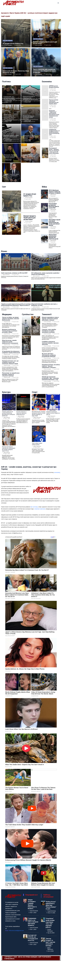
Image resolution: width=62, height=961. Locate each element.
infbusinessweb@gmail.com (16, 930)
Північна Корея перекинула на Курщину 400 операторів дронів (53, 237)
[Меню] (58, 3)
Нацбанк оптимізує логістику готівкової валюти (29, 156)
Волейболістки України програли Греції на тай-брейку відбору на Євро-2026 (39, 413)
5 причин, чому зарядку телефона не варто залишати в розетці (49, 331)
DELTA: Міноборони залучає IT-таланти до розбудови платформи (54, 192)
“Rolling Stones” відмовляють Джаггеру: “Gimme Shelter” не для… (51, 905)
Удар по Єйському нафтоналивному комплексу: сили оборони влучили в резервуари (44, 70)
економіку (57, 472)
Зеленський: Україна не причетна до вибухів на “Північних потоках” (10, 156)
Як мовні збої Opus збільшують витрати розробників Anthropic (49, 355)
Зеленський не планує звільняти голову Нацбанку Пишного (30, 137)
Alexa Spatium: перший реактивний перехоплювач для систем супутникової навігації (54, 222)
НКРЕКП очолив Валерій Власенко (54, 86)
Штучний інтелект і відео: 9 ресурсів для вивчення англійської (11, 137)
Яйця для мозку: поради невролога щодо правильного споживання (10, 342)
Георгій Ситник (8, 101)
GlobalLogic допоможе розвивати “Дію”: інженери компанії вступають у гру (50, 378)
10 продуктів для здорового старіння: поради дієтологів (11, 352)
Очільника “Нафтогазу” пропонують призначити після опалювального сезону (54, 114)
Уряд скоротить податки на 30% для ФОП (14, 273)
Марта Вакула (26, 321)
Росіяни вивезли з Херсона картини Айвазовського (21, 413)
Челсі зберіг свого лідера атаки (37, 444)
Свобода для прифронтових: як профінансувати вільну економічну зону (54, 132)
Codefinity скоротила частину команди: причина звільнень (50, 343)
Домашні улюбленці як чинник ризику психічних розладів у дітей (9, 331)
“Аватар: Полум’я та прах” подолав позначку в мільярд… (50, 942)
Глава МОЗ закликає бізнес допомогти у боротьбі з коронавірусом (11, 176)
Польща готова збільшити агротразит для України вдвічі (53, 101)
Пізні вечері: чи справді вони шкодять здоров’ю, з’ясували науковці (11, 374)
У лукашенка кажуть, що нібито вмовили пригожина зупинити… (33, 922)
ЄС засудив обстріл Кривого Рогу (13, 43)
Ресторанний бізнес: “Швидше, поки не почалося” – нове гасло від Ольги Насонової (54, 150)
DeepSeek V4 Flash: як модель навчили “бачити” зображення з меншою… (51, 366)
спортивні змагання (39, 509)
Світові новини (7, 40)
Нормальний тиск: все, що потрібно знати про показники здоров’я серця (10, 362)
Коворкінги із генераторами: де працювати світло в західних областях (9, 116)
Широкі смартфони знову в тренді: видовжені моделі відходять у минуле (50, 319)
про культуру (34, 507)
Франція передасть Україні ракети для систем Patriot (29, 217)
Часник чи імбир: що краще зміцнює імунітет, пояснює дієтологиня (10, 319)
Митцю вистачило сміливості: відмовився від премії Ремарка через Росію (8, 449)
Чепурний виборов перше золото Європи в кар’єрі (53, 413)
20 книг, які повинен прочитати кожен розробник (28, 117)
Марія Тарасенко (37, 417)
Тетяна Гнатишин (8, 45)
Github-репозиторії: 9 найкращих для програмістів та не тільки (30, 98)
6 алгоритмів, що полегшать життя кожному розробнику (9, 98)
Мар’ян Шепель (53, 194)
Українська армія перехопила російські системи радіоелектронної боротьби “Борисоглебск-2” (16, 304)
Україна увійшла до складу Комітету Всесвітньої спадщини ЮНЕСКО (8, 413)
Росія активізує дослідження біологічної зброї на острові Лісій (54, 206)
